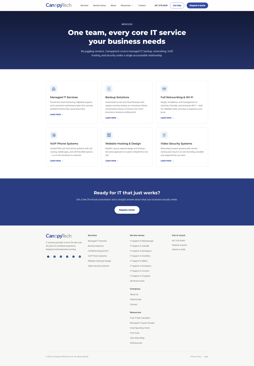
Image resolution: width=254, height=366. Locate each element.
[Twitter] (73, 256)
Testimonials (135, 299)
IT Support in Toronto (139, 271)
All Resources (136, 343)
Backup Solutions (96, 246)
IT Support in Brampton (140, 266)
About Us (134, 294)
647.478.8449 (161, 5)
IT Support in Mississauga (141, 241)
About (113, 5)
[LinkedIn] (61, 256)
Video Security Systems (98, 266)
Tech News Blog (137, 338)
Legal (206, 357)
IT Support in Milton (139, 261)
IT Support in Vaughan (140, 276)
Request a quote (179, 245)
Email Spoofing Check (140, 328)
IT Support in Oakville (139, 246)
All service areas (137, 281)
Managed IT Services (97, 241)
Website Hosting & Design (99, 261)
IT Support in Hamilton (140, 256)
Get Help (177, 5)
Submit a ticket (179, 249)
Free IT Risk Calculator (140, 318)
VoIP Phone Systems (97, 256)
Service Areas (99, 5)
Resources (126, 5)
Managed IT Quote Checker (142, 323)
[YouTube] (67, 256)
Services (84, 5)
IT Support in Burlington (141, 251)
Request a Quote (197, 5)
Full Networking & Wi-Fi (98, 251)
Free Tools (134, 333)
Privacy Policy (196, 357)
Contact (142, 5)
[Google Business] (79, 256)
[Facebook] (48, 256)
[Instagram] (54, 256)
